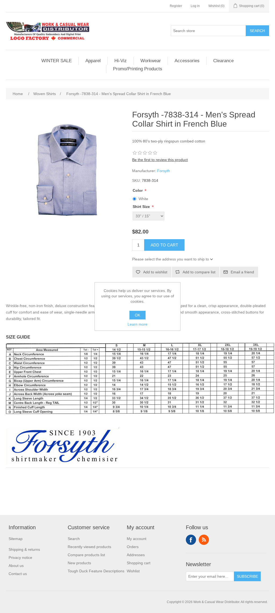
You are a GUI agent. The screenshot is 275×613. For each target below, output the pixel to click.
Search (257, 31)
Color (138, 190)
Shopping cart (138, 563)
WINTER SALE (56, 60)
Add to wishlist (155, 272)
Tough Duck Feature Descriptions (96, 571)
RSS (204, 540)
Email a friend (242, 272)
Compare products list (86, 555)
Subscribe (247, 576)
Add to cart (164, 245)
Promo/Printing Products (137, 68)
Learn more (137, 324)
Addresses (136, 555)
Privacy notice (20, 557)
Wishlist (133, 571)
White (143, 199)
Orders (133, 547)
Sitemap (16, 539)
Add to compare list (199, 272)
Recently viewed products (89, 547)
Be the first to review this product (160, 160)
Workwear (150, 60)
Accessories (187, 60)
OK (137, 315)
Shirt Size (142, 207)
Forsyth (163, 171)
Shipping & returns (24, 549)
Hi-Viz (120, 60)
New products (79, 563)
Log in (195, 6)
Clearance (223, 60)
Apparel (93, 60)
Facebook (191, 540)
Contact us (18, 574)
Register (176, 6)
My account (136, 539)
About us (16, 565)
